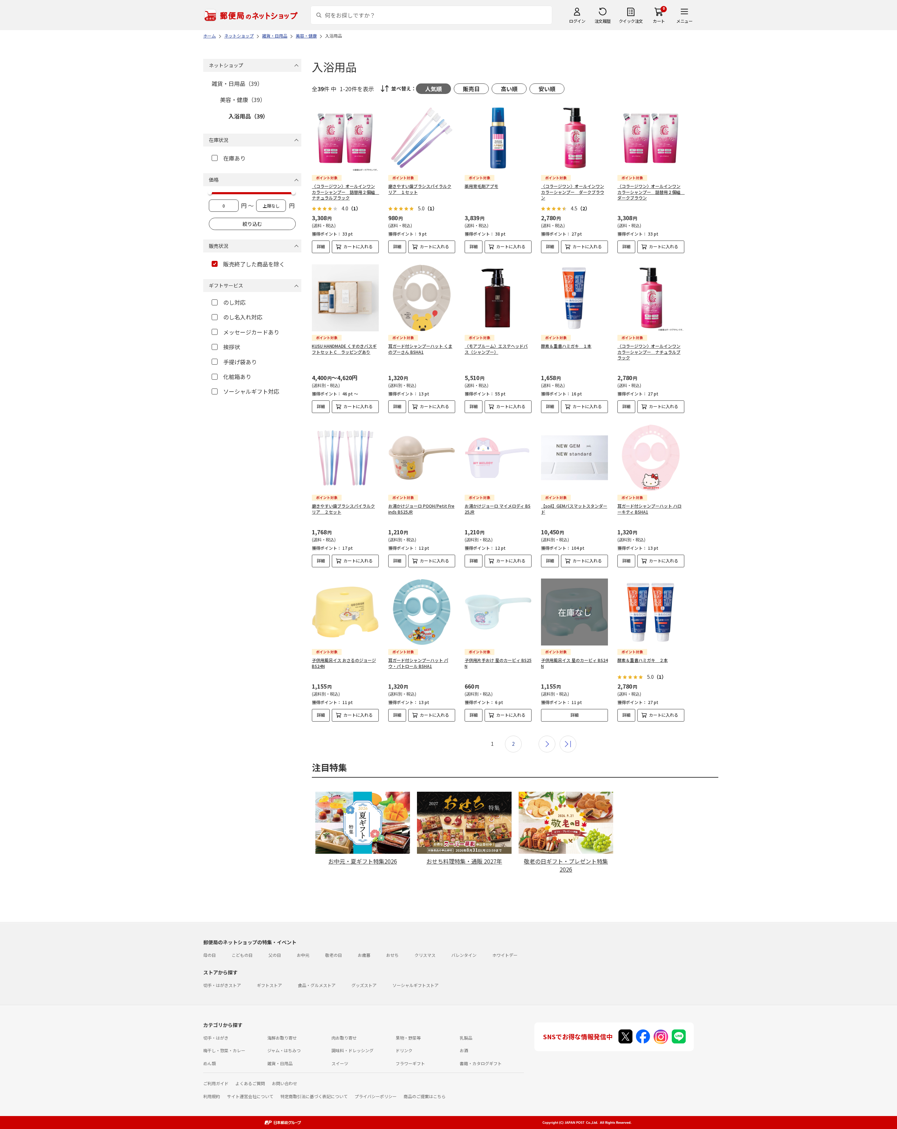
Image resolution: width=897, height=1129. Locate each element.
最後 (568, 744)
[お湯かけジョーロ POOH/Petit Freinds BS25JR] (421, 457)
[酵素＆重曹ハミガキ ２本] (650, 612)
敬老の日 (333, 955)
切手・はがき (215, 1038)
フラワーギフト (410, 1063)
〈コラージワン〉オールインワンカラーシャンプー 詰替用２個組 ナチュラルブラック (345, 192)
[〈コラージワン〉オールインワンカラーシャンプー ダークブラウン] (574, 137)
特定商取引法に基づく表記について (314, 1096)
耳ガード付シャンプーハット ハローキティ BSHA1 (649, 509)
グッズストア (364, 985)
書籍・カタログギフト (481, 1063)
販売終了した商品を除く (254, 264)
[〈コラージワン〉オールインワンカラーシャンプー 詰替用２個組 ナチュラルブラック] (345, 137)
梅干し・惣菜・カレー (224, 1050)
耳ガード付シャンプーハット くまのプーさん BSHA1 (420, 349)
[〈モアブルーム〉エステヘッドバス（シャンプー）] (498, 297)
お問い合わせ (284, 1083)
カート (659, 21)
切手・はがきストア (222, 985)
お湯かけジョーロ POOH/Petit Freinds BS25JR (421, 509)
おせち (392, 955)
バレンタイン (464, 955)
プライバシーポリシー (376, 1096)
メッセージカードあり (251, 332)
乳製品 (466, 1038)
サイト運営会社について (250, 1096)
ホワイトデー (505, 955)
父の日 (274, 955)
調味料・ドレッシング (352, 1050)
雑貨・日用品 (280, 1063)
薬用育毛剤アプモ (481, 186)
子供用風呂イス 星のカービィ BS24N (574, 663)
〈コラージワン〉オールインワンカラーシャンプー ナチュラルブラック (648, 352)
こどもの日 (242, 955)
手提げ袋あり (240, 362)
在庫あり (234, 158)
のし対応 (234, 302)
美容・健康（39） (243, 99)
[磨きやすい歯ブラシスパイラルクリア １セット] (421, 137)
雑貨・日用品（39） (237, 83)
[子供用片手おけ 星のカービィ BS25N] (498, 612)
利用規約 (211, 1096)
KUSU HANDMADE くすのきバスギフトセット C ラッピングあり (344, 349)
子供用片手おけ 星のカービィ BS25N (498, 663)
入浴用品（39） (248, 116)
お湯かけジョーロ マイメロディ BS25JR (497, 509)
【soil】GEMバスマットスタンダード (574, 509)
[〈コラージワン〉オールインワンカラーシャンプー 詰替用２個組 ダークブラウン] (650, 137)
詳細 (321, 246)
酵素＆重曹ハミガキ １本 (566, 346)
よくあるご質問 (250, 1083)
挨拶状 (231, 347)
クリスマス (425, 955)
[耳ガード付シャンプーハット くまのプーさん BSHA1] (421, 297)
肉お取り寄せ (344, 1038)
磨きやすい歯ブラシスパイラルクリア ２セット (343, 509)
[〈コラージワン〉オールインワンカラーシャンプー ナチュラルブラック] (650, 297)
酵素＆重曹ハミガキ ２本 (642, 660)
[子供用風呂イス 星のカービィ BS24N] (574, 612)
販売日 (471, 88)
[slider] (210, 192)
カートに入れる (358, 246)
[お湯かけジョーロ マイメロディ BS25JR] (498, 457)
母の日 (209, 955)
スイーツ (339, 1063)
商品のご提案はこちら (425, 1096)
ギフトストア (269, 985)
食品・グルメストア (317, 985)
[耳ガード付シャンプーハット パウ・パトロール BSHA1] (421, 612)
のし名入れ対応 (242, 317)
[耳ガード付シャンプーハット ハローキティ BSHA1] (650, 457)
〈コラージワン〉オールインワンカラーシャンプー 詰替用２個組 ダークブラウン (651, 192)
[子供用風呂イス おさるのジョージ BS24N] (345, 612)
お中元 (303, 955)
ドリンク (404, 1050)
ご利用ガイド (215, 1083)
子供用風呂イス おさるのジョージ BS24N (344, 663)
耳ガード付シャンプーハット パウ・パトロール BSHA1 (418, 663)
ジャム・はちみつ (284, 1050)
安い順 (547, 88)
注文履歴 (603, 21)
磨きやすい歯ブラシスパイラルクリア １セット (419, 189)
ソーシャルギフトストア (415, 985)
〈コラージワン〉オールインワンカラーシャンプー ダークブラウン (572, 192)
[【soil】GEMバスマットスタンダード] (574, 457)
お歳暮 (364, 955)
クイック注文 (631, 21)
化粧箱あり (237, 376)
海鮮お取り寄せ (282, 1038)
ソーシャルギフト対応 (251, 391)
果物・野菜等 (408, 1038)
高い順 (509, 88)
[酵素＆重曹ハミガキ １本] (574, 297)
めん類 (209, 1063)
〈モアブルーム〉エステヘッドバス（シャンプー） (496, 349)
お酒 (464, 1050)
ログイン (577, 21)
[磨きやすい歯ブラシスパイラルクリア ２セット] (345, 457)
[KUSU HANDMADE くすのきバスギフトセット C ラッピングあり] (345, 297)
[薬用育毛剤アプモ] (498, 137)
